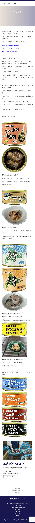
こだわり (17, 511)
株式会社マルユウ (10, 4)
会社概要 (17, 509)
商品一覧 (17, 513)
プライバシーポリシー (17, 490)
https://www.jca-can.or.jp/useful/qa (10, 51)
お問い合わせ (9, 476)
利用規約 (17, 492)
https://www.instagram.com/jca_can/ (10, 45)
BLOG (17, 515)
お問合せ (17, 488)
